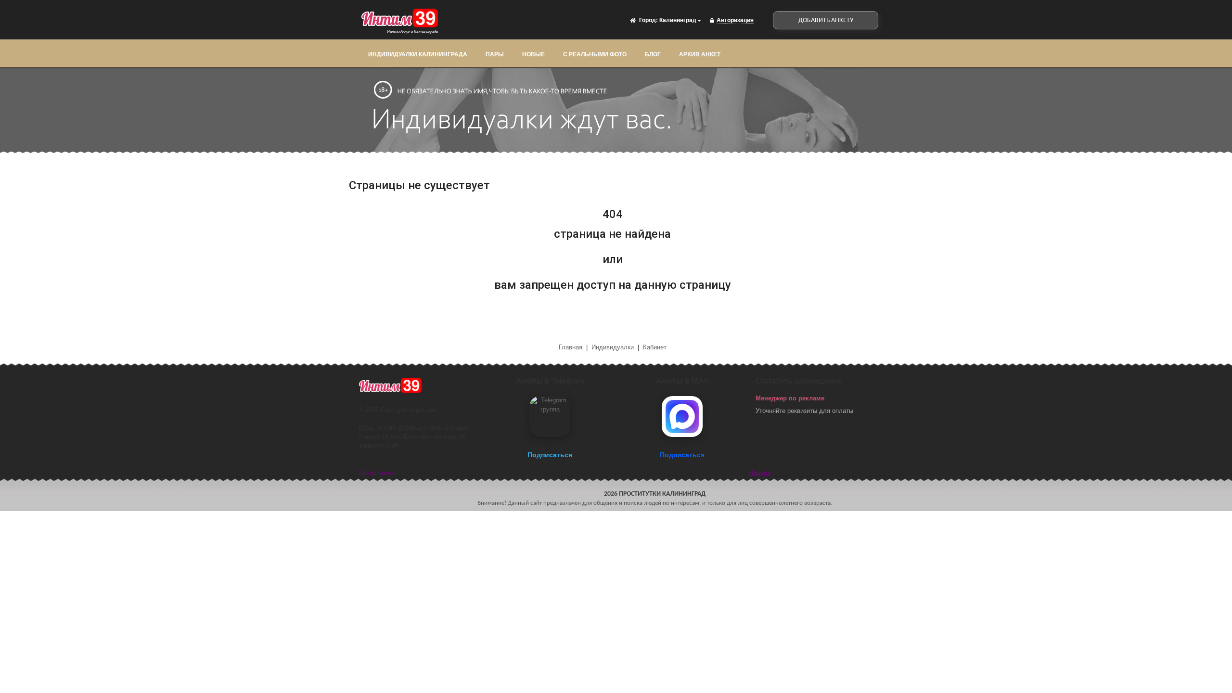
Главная (571, 347)
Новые (533, 54)
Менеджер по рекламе (790, 398)
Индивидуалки (612, 347)
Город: (648, 20)
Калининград (677, 20)
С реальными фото (595, 54)
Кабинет (655, 347)
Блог (653, 54)
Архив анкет (699, 54)
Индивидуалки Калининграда (417, 54)
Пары (495, 54)
